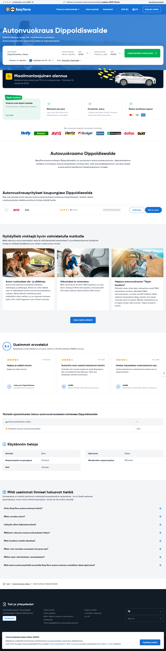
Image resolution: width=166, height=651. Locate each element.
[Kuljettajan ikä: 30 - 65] (30, 60)
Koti (8, 584)
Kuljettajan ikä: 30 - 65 (42, 60)
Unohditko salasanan (93, 613)
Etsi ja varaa (153, 210)
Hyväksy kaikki (150, 642)
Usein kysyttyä (92, 9)
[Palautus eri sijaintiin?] (7, 60)
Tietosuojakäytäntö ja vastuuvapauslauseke (61, 623)
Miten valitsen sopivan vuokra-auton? (58, 616)
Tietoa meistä (49, 610)
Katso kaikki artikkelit (83, 320)
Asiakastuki (108, 9)
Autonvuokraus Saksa (21, 584)
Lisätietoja (136, 210)
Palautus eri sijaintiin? (17, 60)
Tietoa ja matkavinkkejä (66, 9)
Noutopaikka (11, 52)
